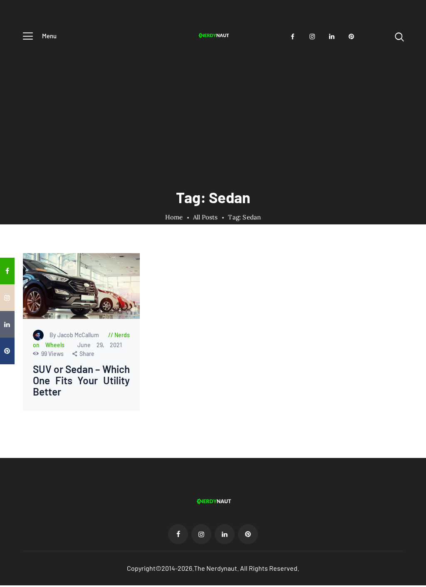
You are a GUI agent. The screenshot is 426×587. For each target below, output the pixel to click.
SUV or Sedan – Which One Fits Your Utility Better (81, 381)
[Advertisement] (213, 109)
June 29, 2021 (99, 344)
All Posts (205, 217)
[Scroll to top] (418, 339)
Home (174, 217)
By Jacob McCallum (75, 334)
